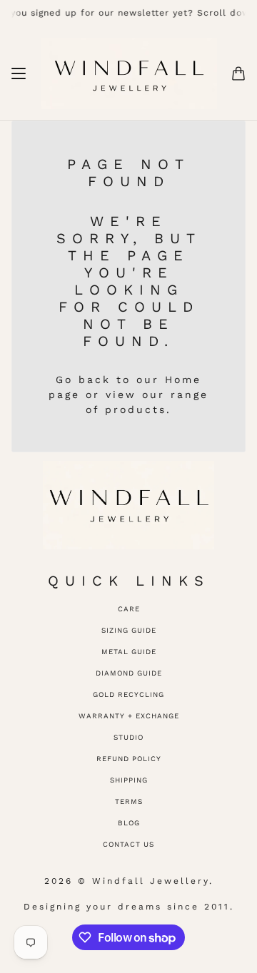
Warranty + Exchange (129, 716)
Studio (128, 737)
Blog (129, 823)
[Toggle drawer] (18, 73)
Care (129, 609)
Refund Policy (128, 759)
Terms (129, 801)
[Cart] (238, 73)
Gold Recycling (128, 694)
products (135, 409)
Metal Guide (128, 652)
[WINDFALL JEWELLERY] (129, 73)
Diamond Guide (129, 673)
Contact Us (128, 844)
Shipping (129, 780)
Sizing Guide (128, 630)
